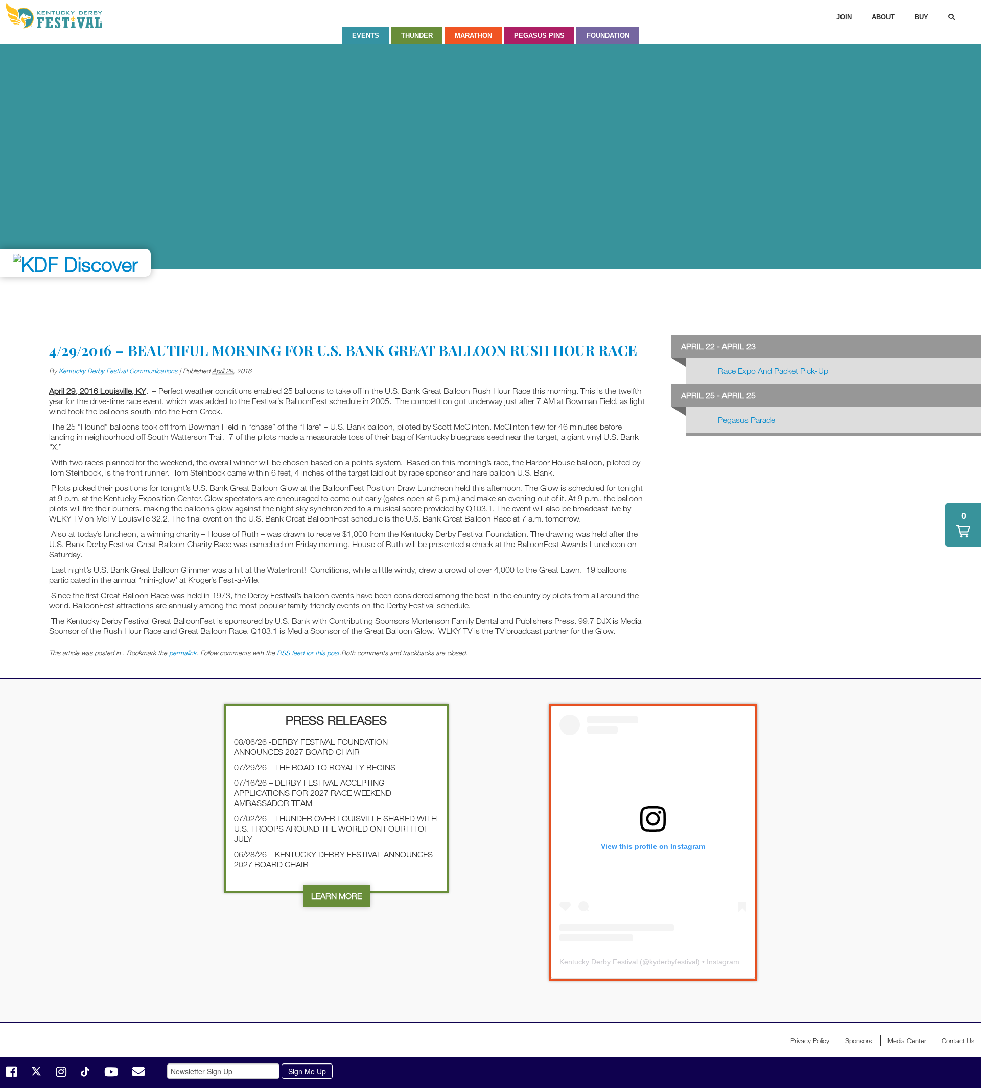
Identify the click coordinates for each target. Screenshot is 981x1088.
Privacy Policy (809, 1040)
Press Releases (336, 720)
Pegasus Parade (746, 419)
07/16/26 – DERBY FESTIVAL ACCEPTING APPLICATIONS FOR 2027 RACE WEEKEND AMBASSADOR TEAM (312, 793)
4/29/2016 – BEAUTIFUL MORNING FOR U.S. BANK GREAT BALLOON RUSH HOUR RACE (343, 350)
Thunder (417, 35)
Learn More (336, 896)
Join (844, 17)
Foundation (608, 35)
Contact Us (958, 1040)
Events (365, 35)
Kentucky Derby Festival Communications (118, 371)
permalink (182, 653)
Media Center (906, 1040)
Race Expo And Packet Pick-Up (773, 370)
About (883, 17)
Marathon (473, 35)
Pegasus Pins (539, 35)
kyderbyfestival (673, 962)
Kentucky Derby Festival (59, 15)
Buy (921, 17)
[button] (963, 525)
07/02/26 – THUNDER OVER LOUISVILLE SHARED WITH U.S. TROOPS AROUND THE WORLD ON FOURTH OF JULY (335, 828)
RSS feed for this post (308, 653)
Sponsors (858, 1040)
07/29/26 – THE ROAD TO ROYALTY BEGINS (314, 767)
